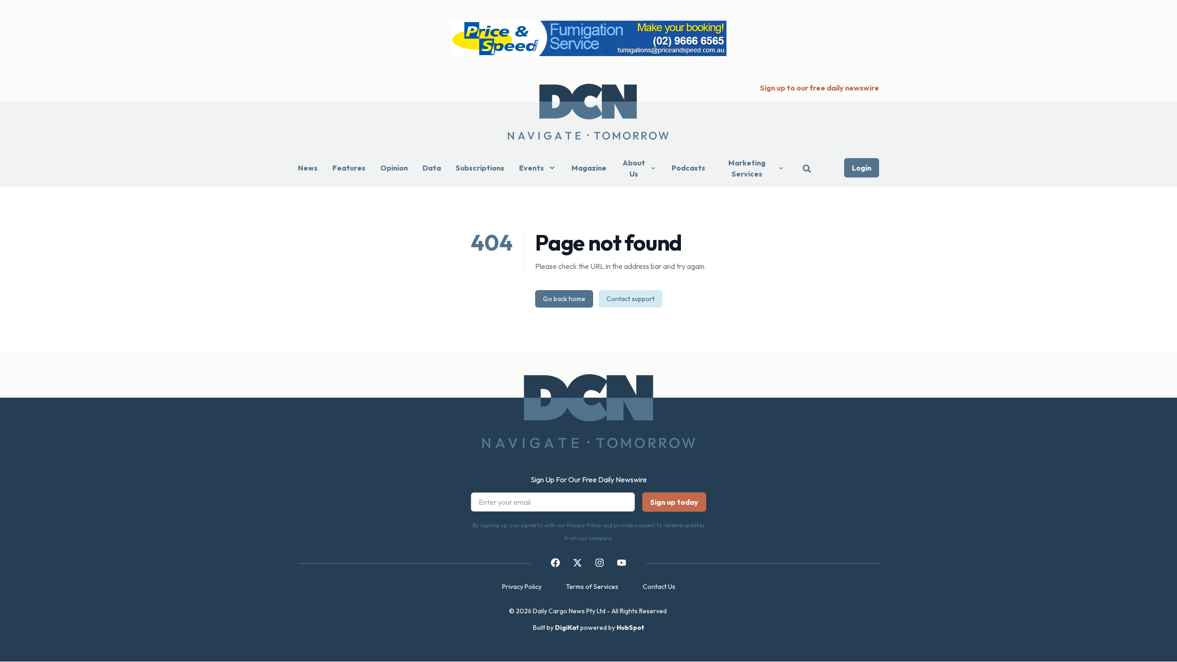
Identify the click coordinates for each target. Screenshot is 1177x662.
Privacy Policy (522, 586)
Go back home (564, 299)
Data (432, 167)
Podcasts (688, 167)
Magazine (588, 167)
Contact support (630, 299)
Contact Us (659, 586)
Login (861, 167)
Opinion (394, 167)
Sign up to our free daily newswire (819, 87)
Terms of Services (592, 586)
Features (349, 167)
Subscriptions (480, 167)
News (308, 167)
